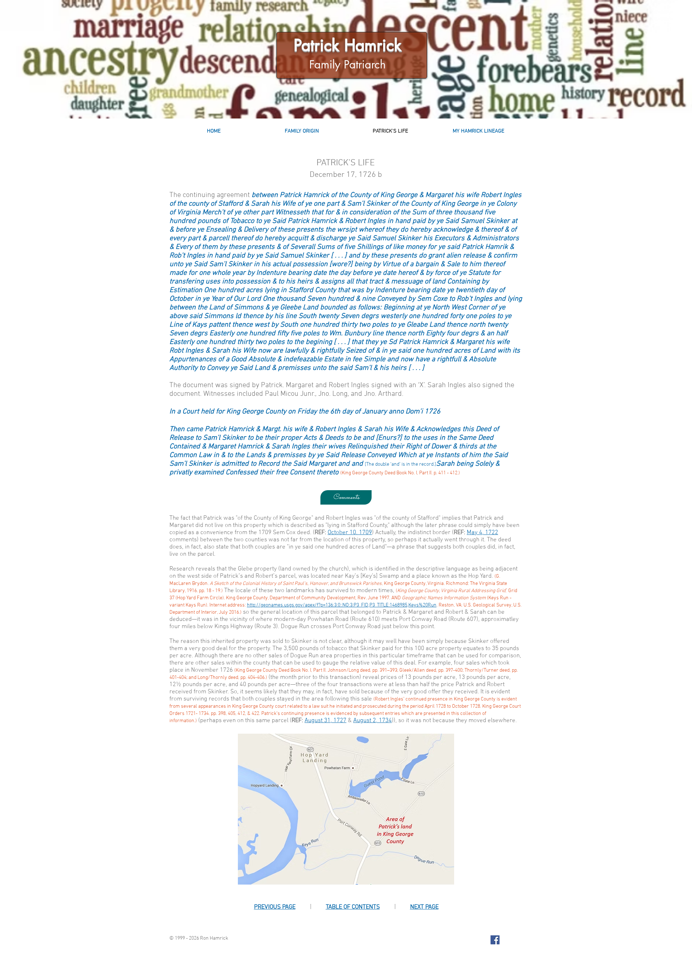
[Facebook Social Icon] (495, 939)
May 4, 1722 (482, 532)
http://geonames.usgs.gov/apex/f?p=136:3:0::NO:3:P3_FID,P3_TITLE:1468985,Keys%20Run (341, 605)
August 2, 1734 (372, 720)
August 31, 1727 (325, 720)
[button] (346, 497)
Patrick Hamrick (348, 45)
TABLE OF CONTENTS (353, 907)
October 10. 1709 (350, 532)
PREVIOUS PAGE (275, 907)
